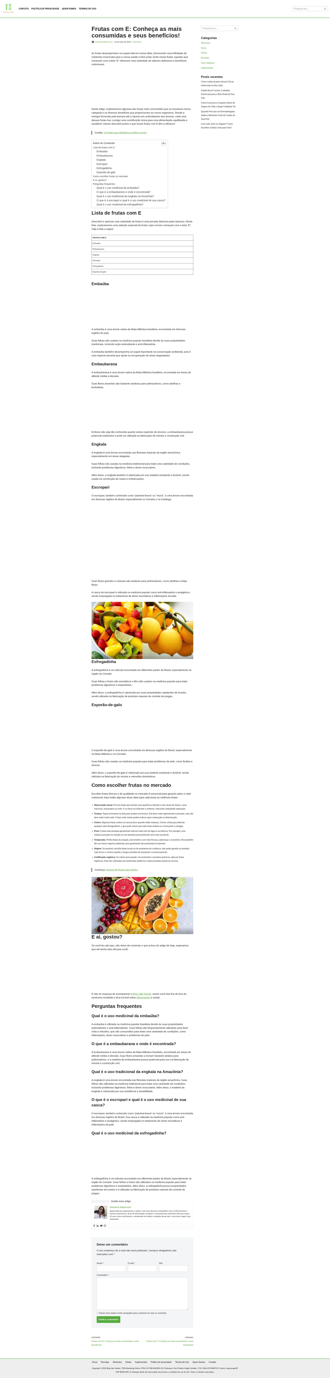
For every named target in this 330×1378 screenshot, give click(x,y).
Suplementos (207, 68)
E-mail (131, 1263)
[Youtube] (101, 1226)
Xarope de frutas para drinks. (122, 869)
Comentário (103, 1275)
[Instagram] (105, 1226)
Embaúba (102, 151)
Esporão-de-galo (106, 172)
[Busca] (325, 8)
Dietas (204, 53)
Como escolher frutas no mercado (110, 176)
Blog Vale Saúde (142, 994)
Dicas (203, 48)
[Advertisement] (142, 88)
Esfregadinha (104, 168)
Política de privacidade (45, 9)
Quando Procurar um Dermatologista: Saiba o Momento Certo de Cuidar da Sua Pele (218, 115)
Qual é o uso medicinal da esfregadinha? (120, 204)
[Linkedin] (98, 1226)
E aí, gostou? (100, 180)
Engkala (101, 159)
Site (161, 1263)
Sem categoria (207, 63)
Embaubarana (105, 155)
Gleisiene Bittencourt (103, 42)
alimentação (143, 997)
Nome (100, 1263)
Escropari (102, 164)
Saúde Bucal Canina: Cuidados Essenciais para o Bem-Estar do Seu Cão (218, 94)
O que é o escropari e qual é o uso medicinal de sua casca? (131, 200)
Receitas (205, 58)
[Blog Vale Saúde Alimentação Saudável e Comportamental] (8, 8)
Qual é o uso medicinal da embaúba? (118, 187)
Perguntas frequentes (104, 184)
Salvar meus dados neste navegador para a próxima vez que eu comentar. (133, 1313)
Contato (24, 9)
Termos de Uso (87, 9)
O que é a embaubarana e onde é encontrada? (124, 192)
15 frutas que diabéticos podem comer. (125, 132)
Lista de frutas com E (104, 147)
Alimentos (137, 42)
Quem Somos (69, 9)
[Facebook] (94, 1226)
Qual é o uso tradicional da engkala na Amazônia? (125, 196)
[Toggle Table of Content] (162, 143)
